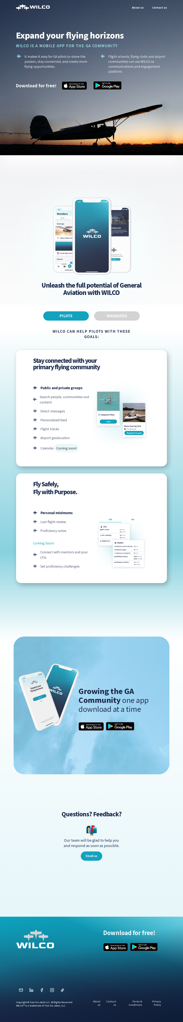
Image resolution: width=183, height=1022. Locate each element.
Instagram (52, 991)
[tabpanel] (91, 452)
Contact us (111, 1003)
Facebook (41, 991)
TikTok (62, 991)
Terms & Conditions (135, 1003)
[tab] (66, 316)
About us (97, 1003)
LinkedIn (31, 991)
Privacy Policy (156, 1003)
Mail (21, 991)
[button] (91, 856)
